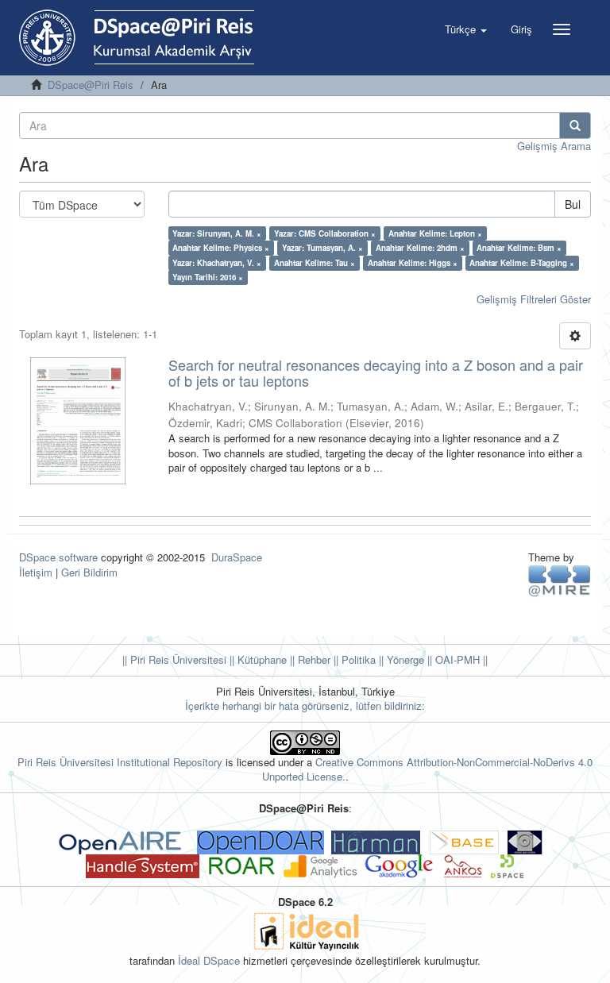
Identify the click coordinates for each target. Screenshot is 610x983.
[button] (466, 29)
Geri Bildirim (89, 572)
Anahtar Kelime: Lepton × (435, 233)
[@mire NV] (559, 580)
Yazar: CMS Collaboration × (325, 233)
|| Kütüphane (256, 659)
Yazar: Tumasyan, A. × (322, 247)
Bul (573, 204)
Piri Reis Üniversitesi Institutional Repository (119, 761)
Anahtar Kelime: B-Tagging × (521, 262)
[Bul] (575, 125)
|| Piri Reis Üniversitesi (174, 659)
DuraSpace (236, 557)
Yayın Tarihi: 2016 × (207, 277)
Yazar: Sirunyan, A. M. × (216, 233)
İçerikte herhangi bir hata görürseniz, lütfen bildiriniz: (305, 705)
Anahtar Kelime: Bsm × (519, 247)
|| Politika (353, 659)
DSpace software (58, 557)
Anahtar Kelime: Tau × (314, 262)
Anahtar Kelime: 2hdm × (420, 247)
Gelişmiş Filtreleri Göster (534, 298)
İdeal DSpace (209, 960)
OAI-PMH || (460, 659)
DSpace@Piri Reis (90, 84)
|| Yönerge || (404, 659)
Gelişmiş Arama (554, 145)
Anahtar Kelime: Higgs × (413, 262)
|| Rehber (308, 659)
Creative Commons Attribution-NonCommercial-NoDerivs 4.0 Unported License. (427, 769)
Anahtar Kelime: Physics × (220, 247)
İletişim (35, 572)
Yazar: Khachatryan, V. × (216, 262)
